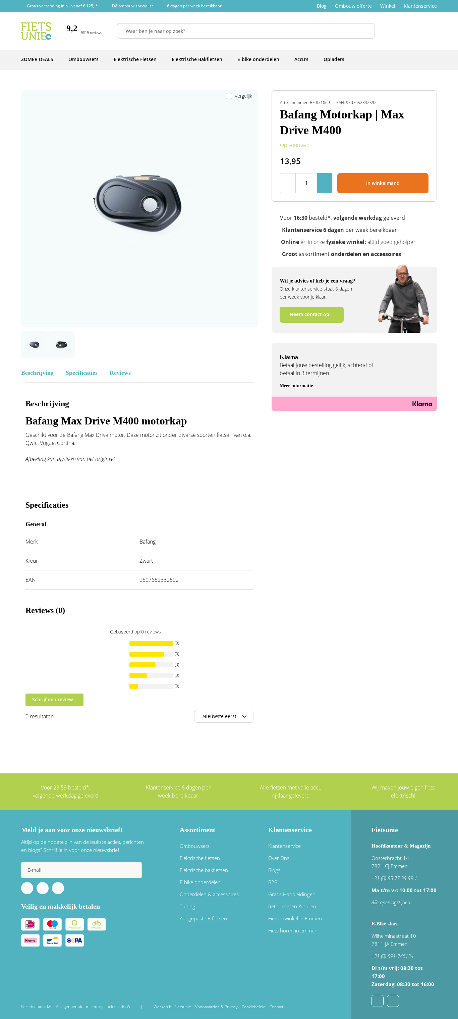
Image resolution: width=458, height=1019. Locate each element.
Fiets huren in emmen (293, 930)
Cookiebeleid (254, 1007)
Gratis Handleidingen (292, 894)
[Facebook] (27, 888)
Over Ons (278, 858)
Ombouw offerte (353, 6)
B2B (272, 882)
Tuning (187, 906)
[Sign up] (134, 870)
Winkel (387, 6)
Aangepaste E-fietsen (203, 918)
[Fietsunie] (36, 31)
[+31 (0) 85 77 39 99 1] (393, 1001)
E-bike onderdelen (200, 882)
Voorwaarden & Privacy (216, 1007)
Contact (276, 1007)
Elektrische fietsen (200, 858)
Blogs (274, 870)
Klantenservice (420, 6)
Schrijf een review (52, 699)
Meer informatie (296, 385)
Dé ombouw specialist (132, 6)
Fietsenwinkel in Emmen (295, 918)
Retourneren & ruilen (292, 906)
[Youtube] (43, 888)
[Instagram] (58, 888)
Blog (322, 6)
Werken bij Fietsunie (172, 1007)
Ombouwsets (195, 846)
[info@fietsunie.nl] (377, 1001)
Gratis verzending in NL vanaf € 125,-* (62, 6)
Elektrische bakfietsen (204, 870)
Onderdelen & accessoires (209, 894)
